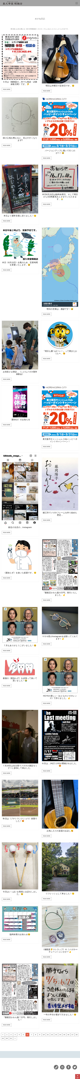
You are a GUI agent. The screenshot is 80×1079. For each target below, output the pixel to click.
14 (60, 1034)
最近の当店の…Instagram (20, 527)
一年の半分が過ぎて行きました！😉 (60, 1014)
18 (76, 1034)
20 (7, 1038)
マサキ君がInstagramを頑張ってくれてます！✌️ (60, 637)
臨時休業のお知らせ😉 (20, 934)
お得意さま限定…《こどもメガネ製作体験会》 (20, 373)
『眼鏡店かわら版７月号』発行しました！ (20, 1018)
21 (11, 1038)
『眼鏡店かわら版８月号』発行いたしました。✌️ (60, 594)
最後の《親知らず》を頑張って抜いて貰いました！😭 (20, 679)
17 (72, 1034)
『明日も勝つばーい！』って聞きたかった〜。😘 (60, 352)
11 (48, 1034)
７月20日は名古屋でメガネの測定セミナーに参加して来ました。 (20, 767)
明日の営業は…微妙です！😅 (60, 309)
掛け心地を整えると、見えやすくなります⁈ (20, 139)
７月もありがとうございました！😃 (20, 645)
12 (52, 1034)
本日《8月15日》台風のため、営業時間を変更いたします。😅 (20, 263)
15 (64, 1034)
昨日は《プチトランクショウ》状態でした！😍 (20, 820)
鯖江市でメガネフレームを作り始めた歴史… (60, 514)
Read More (6, 89)
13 (56, 1034)
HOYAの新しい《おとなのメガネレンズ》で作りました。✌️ (60, 697)
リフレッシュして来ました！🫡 (60, 893)
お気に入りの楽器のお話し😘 (60, 831)
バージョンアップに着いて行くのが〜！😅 (60, 152)
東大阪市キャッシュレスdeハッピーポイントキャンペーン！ (60, 440)
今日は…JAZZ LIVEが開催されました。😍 (60, 764)
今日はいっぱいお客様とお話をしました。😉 (20, 893)
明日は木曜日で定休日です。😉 (60, 86)
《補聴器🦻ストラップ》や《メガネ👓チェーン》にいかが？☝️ (60, 950)
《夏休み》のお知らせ (20, 419)
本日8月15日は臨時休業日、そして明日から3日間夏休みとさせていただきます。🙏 (60, 196)
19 (3, 1038)
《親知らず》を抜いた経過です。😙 (20, 573)
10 (44, 1034)
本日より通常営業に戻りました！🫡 (20, 216)
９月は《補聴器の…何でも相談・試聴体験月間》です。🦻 (20, 83)
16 (68, 1034)
